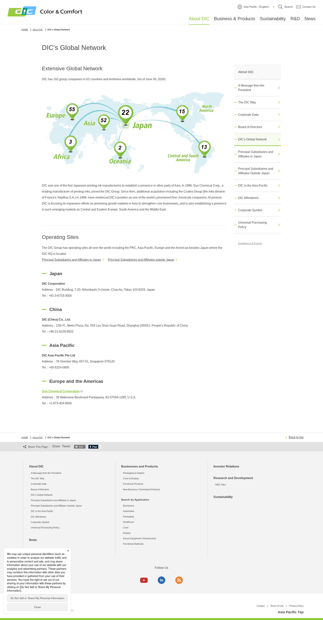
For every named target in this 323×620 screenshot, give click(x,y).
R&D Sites (220, 484)
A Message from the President (251, 88)
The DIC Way (247, 102)
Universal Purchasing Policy (252, 225)
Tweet (66, 446)
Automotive (128, 511)
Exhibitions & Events (250, 243)
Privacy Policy (296, 606)
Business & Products (234, 18)
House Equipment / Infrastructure (139, 538)
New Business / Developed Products (141, 489)
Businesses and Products (139, 466)
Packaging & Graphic (133, 473)
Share (56, 446)
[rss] (179, 580)
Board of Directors (250, 127)
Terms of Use (277, 606)
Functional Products (133, 484)
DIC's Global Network (252, 139)
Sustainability (273, 18)
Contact (260, 606)
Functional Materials (133, 544)
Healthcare (128, 522)
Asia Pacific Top (291, 612)
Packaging (128, 516)
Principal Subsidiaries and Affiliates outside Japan (141, 259)
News (310, 18)
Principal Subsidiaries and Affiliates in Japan (71, 259)
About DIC (199, 18)
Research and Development (233, 478)
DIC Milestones (248, 197)
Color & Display (131, 478)
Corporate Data (248, 114)
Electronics (128, 505)
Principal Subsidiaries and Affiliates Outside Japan (255, 171)
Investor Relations (226, 466)
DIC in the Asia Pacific (253, 185)
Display (127, 533)
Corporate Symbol (250, 210)
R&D (295, 18)
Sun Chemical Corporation (61, 391)
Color (126, 527)
